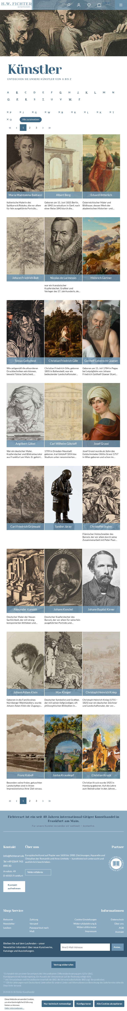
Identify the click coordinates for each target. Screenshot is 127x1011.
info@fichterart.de (13, 855)
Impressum (91, 931)
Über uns (119, 923)
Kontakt (119, 931)
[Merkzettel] (89, 5)
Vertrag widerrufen (63, 964)
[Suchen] (68, 5)
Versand (34, 923)
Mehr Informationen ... (14, 1008)
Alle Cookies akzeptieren (109, 1003)
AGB (121, 927)
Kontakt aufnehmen (14, 886)
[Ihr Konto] (79, 5)
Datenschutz (117, 919)
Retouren (8, 919)
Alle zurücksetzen (30, 119)
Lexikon (7, 927)
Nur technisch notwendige (57, 1003)
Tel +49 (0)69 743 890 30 (13, 863)
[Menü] (121, 5)
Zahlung (34, 919)
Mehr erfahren (35, 872)
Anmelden (119, 947)
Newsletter (9, 923)
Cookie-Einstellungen (86, 919)
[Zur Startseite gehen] (16, 5)
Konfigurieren (84, 1003)
